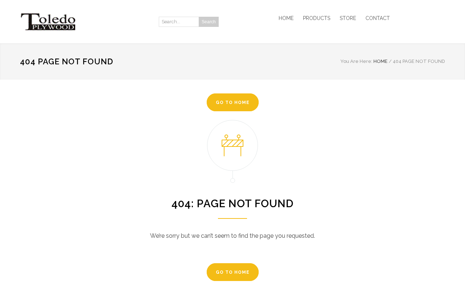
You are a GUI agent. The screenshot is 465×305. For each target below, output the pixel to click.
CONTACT (377, 18)
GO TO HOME (233, 102)
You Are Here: (356, 61)
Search (209, 21)
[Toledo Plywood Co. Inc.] (87, 21)
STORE (348, 18)
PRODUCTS (316, 18)
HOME (286, 18)
